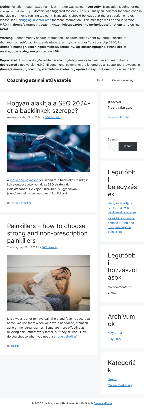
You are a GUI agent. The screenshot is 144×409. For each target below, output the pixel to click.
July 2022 (115, 339)
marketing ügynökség (25, 180)
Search (113, 139)
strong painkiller (65, 336)
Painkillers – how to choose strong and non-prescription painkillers (47, 233)
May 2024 (115, 333)
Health (101, 80)
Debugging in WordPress (33, 20)
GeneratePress (103, 403)
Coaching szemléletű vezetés (39, 80)
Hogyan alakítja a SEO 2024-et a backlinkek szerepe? (48, 106)
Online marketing (122, 80)
